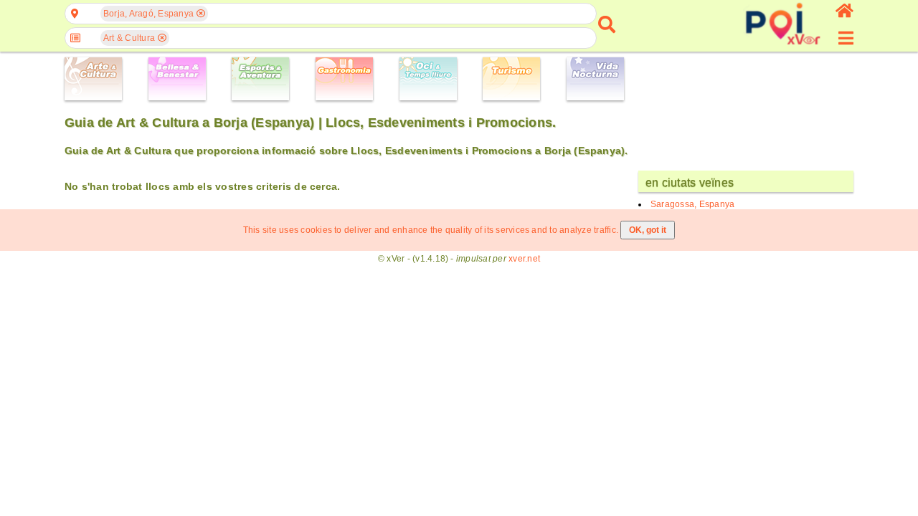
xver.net (524, 259)
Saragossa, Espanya (692, 204)
